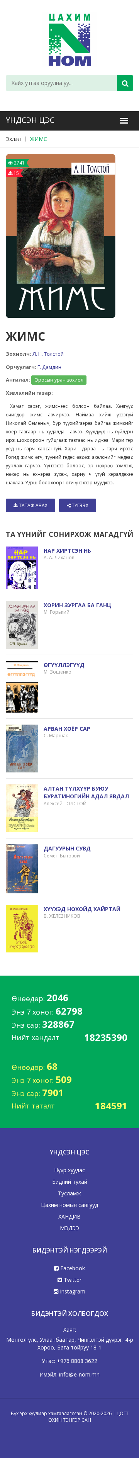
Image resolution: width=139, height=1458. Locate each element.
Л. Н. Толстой (48, 353)
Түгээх (79, 505)
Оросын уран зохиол (58, 380)
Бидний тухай (69, 1181)
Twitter (71, 1279)
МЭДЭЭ (69, 1228)
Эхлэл (13, 139)
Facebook (72, 1268)
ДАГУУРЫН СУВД (67, 848)
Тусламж (69, 1193)
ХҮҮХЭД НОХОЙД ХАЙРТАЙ (82, 909)
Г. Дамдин (49, 366)
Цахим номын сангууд (69, 1204)
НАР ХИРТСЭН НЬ (67, 550)
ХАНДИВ (69, 1216)
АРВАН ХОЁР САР (67, 728)
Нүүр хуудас (69, 1170)
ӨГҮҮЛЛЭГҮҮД (64, 665)
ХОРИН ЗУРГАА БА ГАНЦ (77, 605)
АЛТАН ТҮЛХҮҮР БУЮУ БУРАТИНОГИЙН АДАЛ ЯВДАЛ (86, 792)
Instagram (71, 1291)
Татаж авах (32, 505)
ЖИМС (38, 139)
